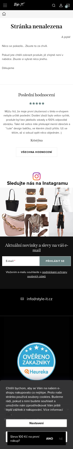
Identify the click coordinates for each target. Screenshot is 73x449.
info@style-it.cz (39, 299)
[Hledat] (53, 5)
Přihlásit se (55, 261)
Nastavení (36, 423)
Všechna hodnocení (36, 152)
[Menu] (5, 5)
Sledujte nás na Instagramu (37, 183)
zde (8, 414)
